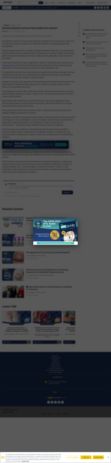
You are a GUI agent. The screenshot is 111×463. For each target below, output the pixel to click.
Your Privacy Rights (72, 457)
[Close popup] (75, 220)
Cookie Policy (25, 461)
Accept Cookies (98, 457)
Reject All (86, 457)
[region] (55, 457)
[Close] (108, 457)
